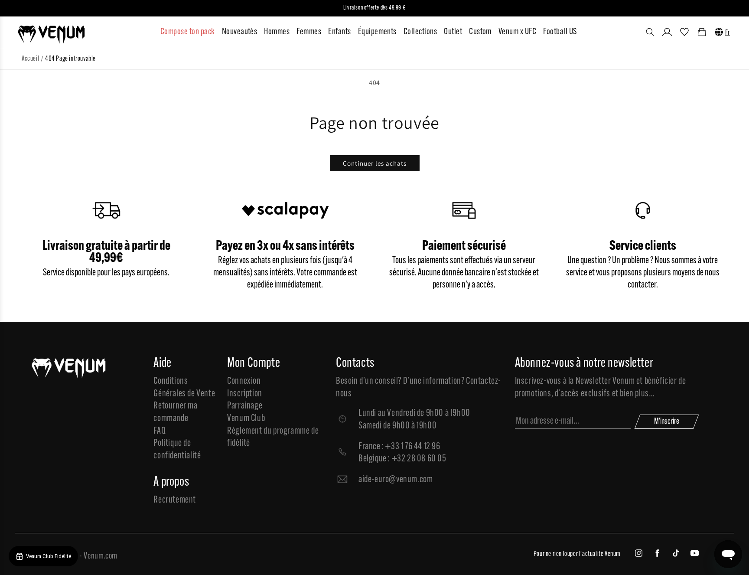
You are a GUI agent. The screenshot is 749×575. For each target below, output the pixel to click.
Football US (559, 31)
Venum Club (246, 419)
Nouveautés (239, 31)
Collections (420, 31)
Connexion (244, 381)
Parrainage (244, 406)
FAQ (159, 431)
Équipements (377, 31)
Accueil (30, 59)
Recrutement (174, 500)
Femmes (308, 31)
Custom (480, 31)
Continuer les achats (375, 163)
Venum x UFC (517, 31)
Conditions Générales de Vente (184, 387)
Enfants (339, 31)
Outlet (453, 31)
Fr (727, 32)
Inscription (244, 394)
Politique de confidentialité (177, 449)
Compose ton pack (187, 31)
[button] (650, 32)
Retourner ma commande (175, 412)
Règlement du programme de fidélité (273, 437)
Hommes (277, 31)
